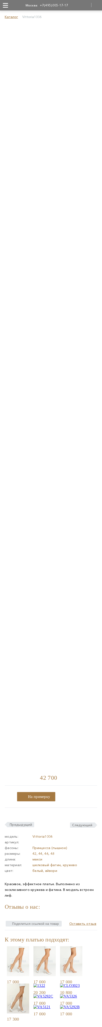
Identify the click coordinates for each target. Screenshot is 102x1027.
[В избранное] (27, 981)
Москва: (32, 5)
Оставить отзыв (82, 924)
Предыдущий (21, 824)
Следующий (82, 825)
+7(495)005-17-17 (54, 5)
